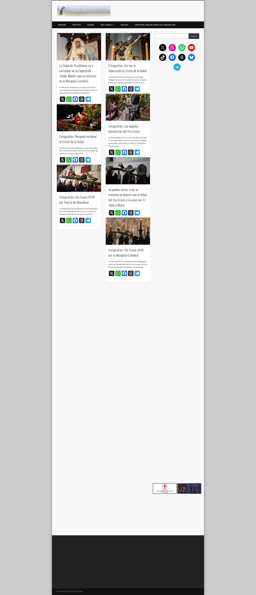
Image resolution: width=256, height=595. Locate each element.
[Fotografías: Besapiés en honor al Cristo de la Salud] (79, 117)
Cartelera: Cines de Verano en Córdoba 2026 (155, 25)
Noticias (77, 25)
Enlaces (124, 25)
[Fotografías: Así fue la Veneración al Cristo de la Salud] (128, 46)
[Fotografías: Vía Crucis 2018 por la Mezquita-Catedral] (128, 231)
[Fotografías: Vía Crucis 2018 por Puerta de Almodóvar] (79, 178)
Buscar (194, 36)
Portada (62, 25)
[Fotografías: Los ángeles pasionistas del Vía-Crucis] (128, 107)
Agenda (90, 25)
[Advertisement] (177, 92)
